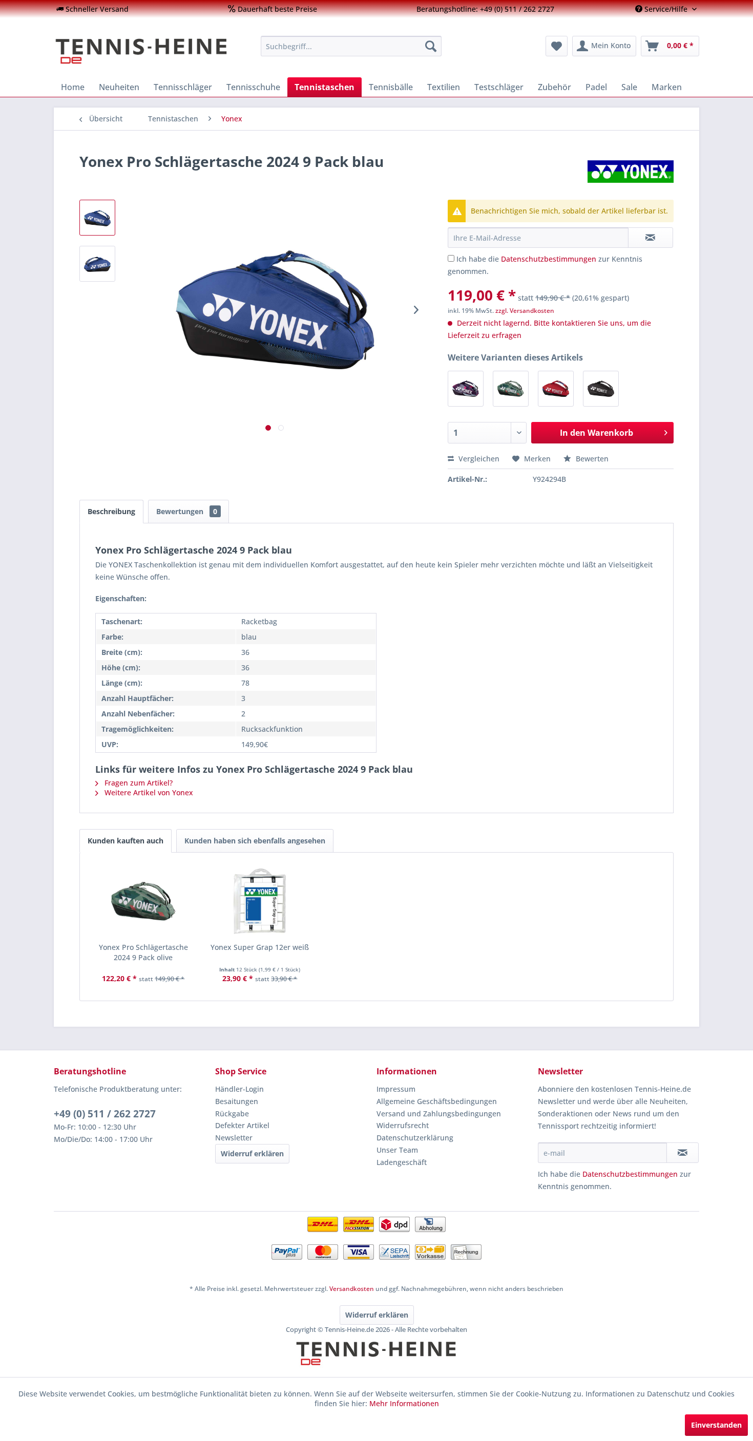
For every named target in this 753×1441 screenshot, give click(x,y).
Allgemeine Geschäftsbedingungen (436, 1101)
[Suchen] (431, 46)
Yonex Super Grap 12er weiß (260, 947)
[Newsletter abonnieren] (682, 1152)
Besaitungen (236, 1101)
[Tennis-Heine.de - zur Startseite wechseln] (150, 51)
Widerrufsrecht (402, 1125)
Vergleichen (477, 458)
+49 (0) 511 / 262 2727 (105, 1113)
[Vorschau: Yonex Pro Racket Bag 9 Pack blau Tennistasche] (97, 218)
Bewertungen (186, 511)
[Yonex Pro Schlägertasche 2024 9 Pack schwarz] (601, 389)
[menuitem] (92, 9)
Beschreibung (111, 511)
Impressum (395, 1089)
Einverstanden (716, 1425)
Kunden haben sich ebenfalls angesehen (254, 840)
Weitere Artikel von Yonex (147, 792)
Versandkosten (351, 1288)
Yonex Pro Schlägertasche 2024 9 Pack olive (143, 952)
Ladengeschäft (401, 1162)
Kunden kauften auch (125, 840)
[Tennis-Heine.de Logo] (376, 1362)
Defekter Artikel (242, 1125)
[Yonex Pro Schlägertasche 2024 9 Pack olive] (511, 389)
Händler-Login (239, 1089)
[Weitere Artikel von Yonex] (631, 171)
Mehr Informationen (404, 1403)
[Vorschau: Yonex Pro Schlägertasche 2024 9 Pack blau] (97, 264)
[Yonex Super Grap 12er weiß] (260, 901)
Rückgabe (232, 1113)
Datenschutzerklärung (414, 1137)
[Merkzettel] (557, 46)
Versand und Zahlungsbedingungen (438, 1113)
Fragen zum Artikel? (137, 783)
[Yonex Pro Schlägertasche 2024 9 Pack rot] (556, 389)
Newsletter (234, 1137)
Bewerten (591, 458)
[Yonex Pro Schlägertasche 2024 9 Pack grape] (466, 389)
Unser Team (397, 1150)
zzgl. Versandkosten (524, 310)
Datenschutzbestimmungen (548, 259)
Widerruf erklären (252, 1153)
